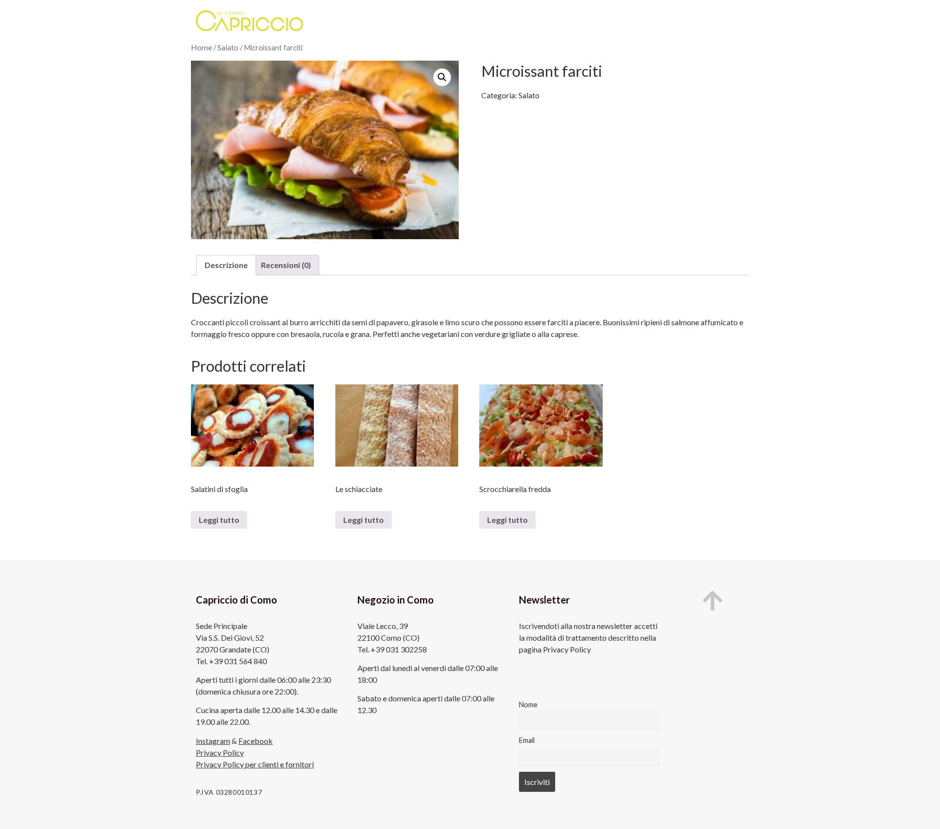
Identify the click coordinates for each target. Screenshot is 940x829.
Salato (227, 47)
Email (527, 740)
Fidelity (621, 20)
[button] (442, 77)
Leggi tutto (219, 519)
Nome (528, 704)
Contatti (712, 20)
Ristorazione (560, 20)
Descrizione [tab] (226, 264)
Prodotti (414, 20)
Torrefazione (499, 20)
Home (201, 47)
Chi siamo (356, 20)
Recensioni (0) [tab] (286, 264)
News (669, 20)
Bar (453, 20)
